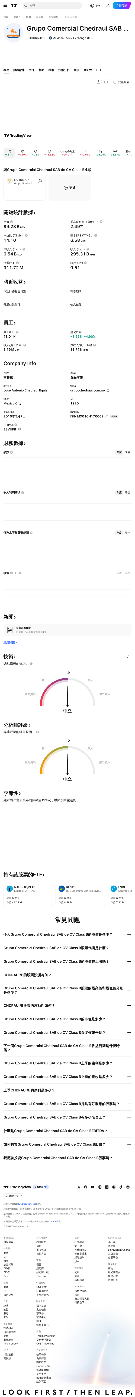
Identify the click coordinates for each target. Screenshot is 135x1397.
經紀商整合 (114, 1272)
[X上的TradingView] (78, 1187)
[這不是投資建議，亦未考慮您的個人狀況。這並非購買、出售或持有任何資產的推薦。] (31, 663)
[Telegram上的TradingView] (113, 1187)
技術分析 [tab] (64, 70)
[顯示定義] (11, 221)
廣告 (110, 1268)
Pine (6, 1276)
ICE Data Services (27, 1203)
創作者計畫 (81, 1253)
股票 (6, 1252)
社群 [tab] (51, 70)
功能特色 (41, 1241)
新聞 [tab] (41, 70)
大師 (77, 1294)
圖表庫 (111, 1245)
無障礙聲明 (42, 1369)
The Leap (41, 1276)
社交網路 (79, 1241)
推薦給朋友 (81, 1249)
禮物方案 (41, 1253)
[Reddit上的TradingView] (128, 1187)
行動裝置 (8, 1354)
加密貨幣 (8, 1264)
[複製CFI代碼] (19, 429)
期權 (6, 1335)
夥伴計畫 (113, 1276)
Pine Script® (11, 1343)
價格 (38, 1245)
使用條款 (41, 1354)
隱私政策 (41, 1362)
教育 (77, 1276)
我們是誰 (41, 1305)
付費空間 (79, 1302)
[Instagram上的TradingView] (99, 1187)
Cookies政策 (43, 1365)
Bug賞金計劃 (43, 1377)
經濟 (6, 1305)
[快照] (99, 82)
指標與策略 (81, 1290)
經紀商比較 (42, 1272)
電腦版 (7, 1358)
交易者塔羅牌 (43, 1339)
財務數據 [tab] (19, 70)
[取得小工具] (106, 82)
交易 (77, 1272)
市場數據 (41, 1249)
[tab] (119, 452)
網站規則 (79, 1257)
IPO (6, 1317)
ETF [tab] (99, 70)
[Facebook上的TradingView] (85, 1187)
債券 (6, 1260)
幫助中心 (41, 1317)
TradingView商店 (46, 1335)
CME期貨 (41, 1286)
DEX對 (7, 1272)
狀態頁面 (41, 1381)
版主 (77, 1261)
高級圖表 (113, 1253)
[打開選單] (5, 5)
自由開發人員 (82, 1298)
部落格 (40, 1313)
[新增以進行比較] (40, 181)
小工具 (111, 1241)
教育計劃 (113, 1279)
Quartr (53, 1221)
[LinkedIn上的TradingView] (106, 1187)
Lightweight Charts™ (119, 1249)
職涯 (38, 1321)
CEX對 (7, 1268)
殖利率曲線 (10, 1331)
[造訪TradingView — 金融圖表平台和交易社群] (18, 135)
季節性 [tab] (88, 70)
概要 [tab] (6, 70)
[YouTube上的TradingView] (92, 1187)
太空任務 (41, 1309)
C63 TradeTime (45, 1343)
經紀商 (40, 1268)
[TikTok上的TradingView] (120, 1187)
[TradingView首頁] (14, 5)
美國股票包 (42, 1294)
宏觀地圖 (8, 1339)
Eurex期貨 (42, 1290)
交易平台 (113, 1257)
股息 (6, 1313)
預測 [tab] (76, 70)
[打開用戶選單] (107, 5)
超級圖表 (8, 1241)
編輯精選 (79, 1279)
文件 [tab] (31, 70)
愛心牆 (78, 1245)
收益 (6, 1309)
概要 (38, 1264)
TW (97, 5)
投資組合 (8, 1328)
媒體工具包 (42, 1324)
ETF (6, 1256)
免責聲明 (41, 1358)
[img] (88, 38)
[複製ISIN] (106, 416)
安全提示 (41, 1373)
